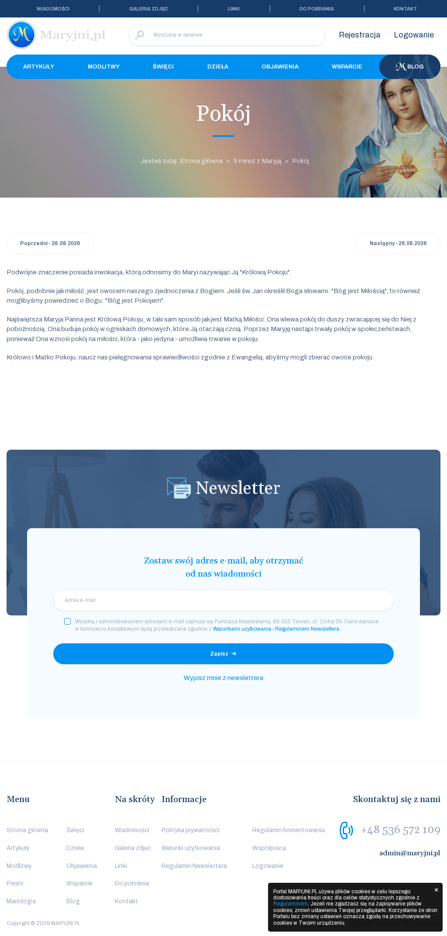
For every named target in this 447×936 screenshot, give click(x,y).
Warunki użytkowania (191, 848)
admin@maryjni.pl (409, 853)
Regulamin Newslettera (194, 866)
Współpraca (269, 848)
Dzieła (217, 67)
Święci (163, 67)
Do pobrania (316, 8)
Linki (234, 8)
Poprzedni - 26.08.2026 (50, 243)
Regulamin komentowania (288, 830)
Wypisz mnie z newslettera (223, 677)
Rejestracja (360, 35)
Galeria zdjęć (148, 8)
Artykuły (38, 67)
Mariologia (21, 901)
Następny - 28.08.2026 (398, 243)
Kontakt (405, 8)
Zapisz (219, 654)
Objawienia (280, 67)
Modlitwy (104, 67)
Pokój (300, 160)
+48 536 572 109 (400, 830)
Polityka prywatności (191, 830)
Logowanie (414, 35)
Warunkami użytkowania (242, 629)
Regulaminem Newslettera (307, 629)
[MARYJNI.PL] (57, 34)
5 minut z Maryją (257, 160)
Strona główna (27, 830)
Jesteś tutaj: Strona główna (182, 160)
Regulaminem (290, 904)
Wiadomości (53, 8)
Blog (415, 67)
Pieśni (15, 883)
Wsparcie (347, 67)
